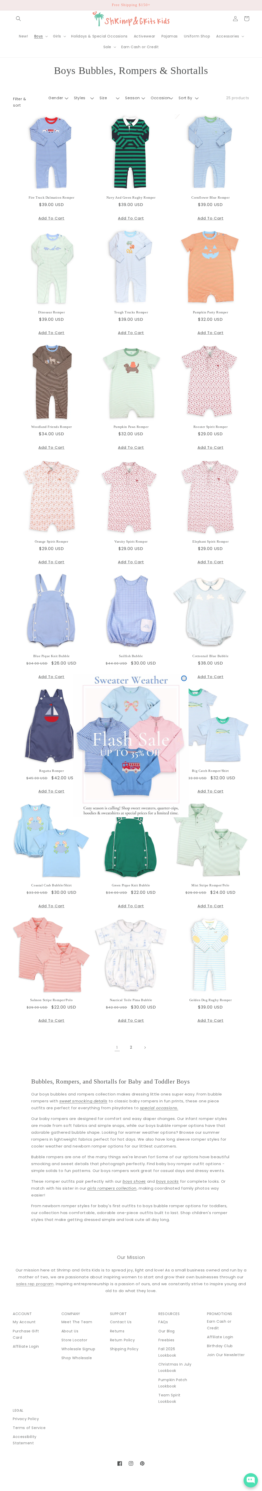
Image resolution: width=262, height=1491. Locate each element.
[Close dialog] (184, 678)
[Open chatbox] (251, 1480)
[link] (131, 745)
